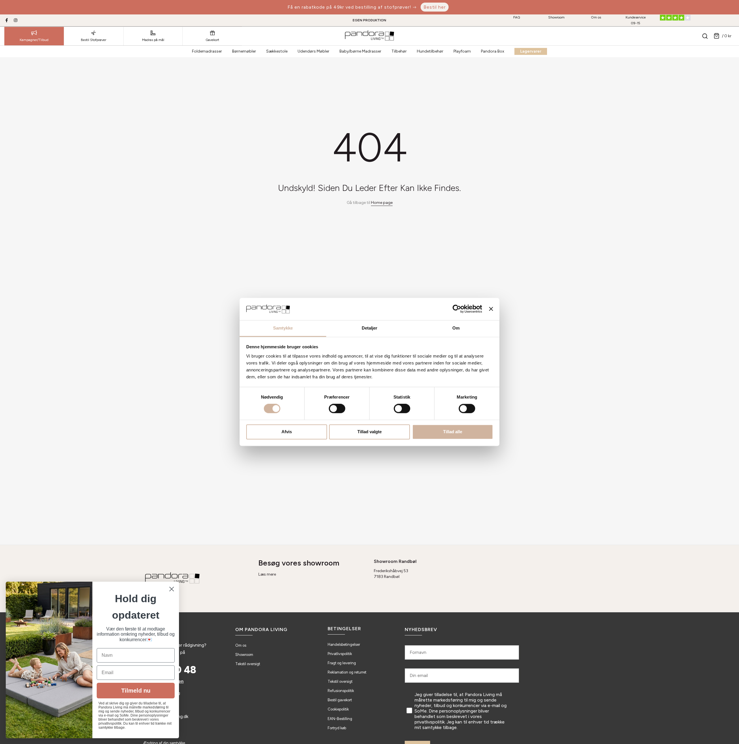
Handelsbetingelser (344, 644)
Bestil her (434, 7)
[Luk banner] (491, 309)
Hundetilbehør (430, 51)
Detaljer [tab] (370, 328)
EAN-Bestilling (340, 719)
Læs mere (267, 574)
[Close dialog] (172, 589)
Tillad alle (452, 431)
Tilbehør (399, 51)
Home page (382, 202)
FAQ (516, 17)
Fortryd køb (337, 728)
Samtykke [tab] (283, 328)
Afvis (286, 431)
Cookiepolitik (338, 709)
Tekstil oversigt (247, 664)
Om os (596, 17)
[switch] (337, 408)
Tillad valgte (369, 431)
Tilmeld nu (135, 690)
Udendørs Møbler (313, 51)
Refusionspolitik (341, 691)
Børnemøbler (244, 51)
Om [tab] (456, 328)
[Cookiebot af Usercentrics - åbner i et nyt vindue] (457, 309)
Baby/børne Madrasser (360, 51)
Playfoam (462, 51)
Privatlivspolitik (340, 654)
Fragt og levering (342, 663)
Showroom (556, 17)
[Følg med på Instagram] (15, 20)
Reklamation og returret (347, 672)
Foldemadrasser (207, 51)
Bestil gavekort (340, 700)
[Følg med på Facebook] (6, 20)
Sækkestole (277, 51)
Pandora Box (492, 51)
